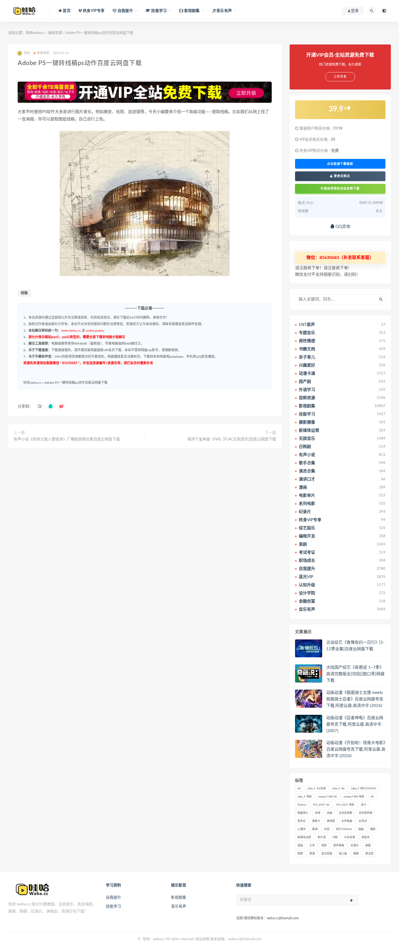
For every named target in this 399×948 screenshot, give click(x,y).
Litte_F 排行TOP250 (363, 788)
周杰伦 (301, 821)
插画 (361, 829)
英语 (312, 853)
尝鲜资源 (55, 33)
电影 (324, 845)
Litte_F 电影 (304, 796)
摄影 (373, 829)
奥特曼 (331, 821)
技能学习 (113, 906)
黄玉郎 (369, 853)
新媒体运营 (304, 837)
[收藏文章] (40, 406)
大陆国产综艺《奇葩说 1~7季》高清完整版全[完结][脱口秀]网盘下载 (355, 674)
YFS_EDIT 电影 (345, 804)
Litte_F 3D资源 (317, 788)
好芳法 (363, 821)
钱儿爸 (343, 853)
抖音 (327, 829)
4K (299, 788)
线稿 (24, 293)
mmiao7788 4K (327, 796)
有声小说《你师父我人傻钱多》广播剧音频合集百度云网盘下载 (67, 439)
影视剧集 (178, 897)
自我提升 (113, 897)
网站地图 (202, 939)
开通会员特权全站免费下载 (340, 188)
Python (301, 804)
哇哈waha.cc (35, 33)
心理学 (301, 829)
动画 (329, 813)
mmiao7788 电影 (354, 796)
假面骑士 (302, 813)
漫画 (300, 845)
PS (372, 796)
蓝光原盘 (326, 853)
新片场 (322, 837)
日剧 (335, 837)
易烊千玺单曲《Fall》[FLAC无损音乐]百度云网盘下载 (231, 439)
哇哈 (146, 939)
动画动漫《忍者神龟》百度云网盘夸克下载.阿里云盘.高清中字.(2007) (354, 724)
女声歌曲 (346, 821)
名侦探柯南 (365, 813)
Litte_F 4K (338, 788)
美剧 (368, 845)
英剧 (300, 853)
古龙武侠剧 (345, 813)
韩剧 (356, 853)
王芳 (312, 845)
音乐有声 (178, 906)
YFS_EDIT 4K (321, 804)
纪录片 (355, 845)
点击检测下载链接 (340, 163)
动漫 (317, 813)
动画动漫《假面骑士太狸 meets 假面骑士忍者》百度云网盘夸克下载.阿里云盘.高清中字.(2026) (354, 699)
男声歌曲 (338, 845)
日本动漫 (349, 837)
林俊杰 (366, 837)
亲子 (363, 804)
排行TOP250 (344, 829)
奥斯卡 (316, 821)
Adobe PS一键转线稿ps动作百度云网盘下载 (76, 382)
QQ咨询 (342, 227)
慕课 (315, 829)
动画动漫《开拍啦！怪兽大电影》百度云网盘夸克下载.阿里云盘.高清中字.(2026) (355, 749)
